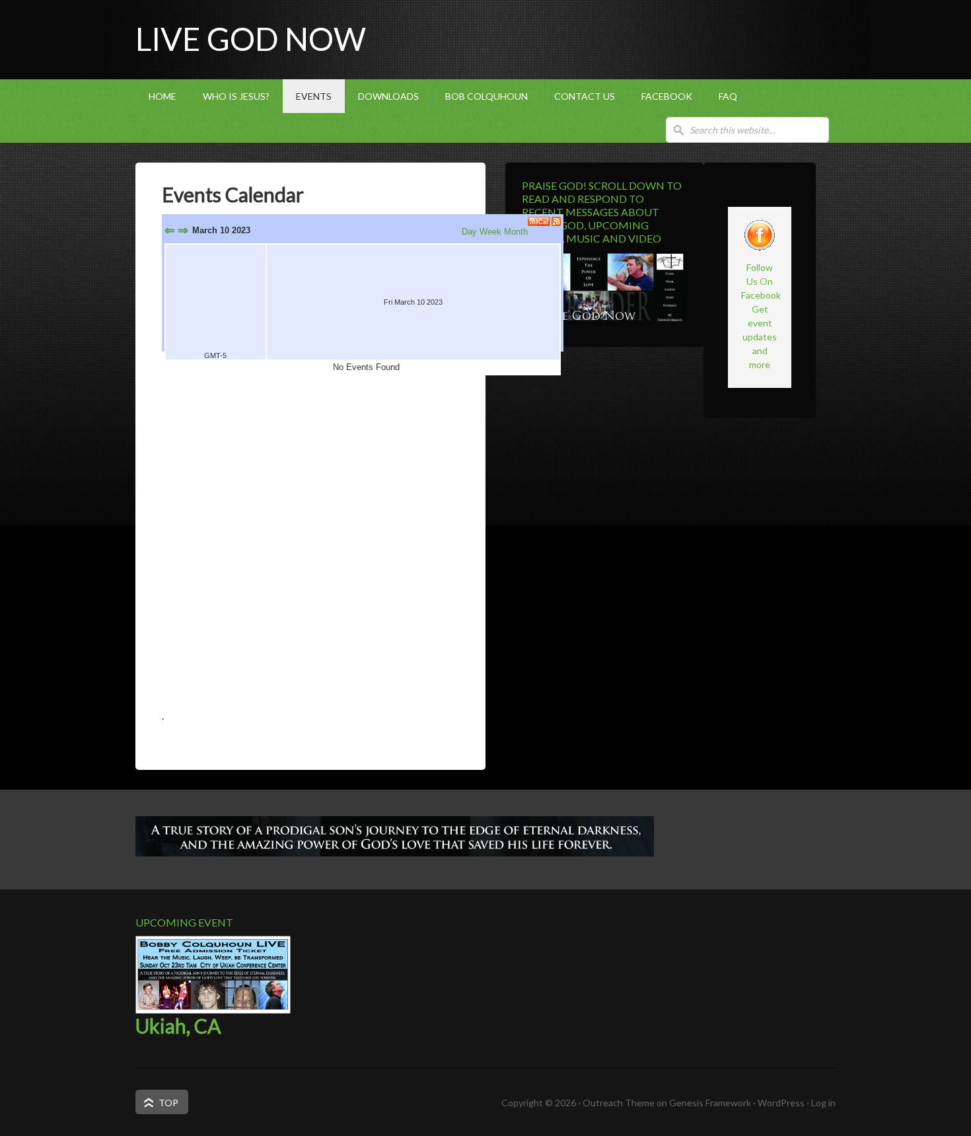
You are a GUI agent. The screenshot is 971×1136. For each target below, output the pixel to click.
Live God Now (250, 38)
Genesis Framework (710, 1102)
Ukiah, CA (178, 1026)
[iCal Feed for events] (540, 221)
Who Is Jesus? (236, 96)
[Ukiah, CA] (213, 1010)
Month (516, 232)
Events (314, 96)
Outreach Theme (619, 1102)
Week (490, 232)
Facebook (666, 96)
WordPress (781, 1102)
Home (162, 96)
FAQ (728, 96)
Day (469, 232)
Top (168, 1102)
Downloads (388, 96)
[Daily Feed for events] (556, 221)
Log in (823, 1102)
